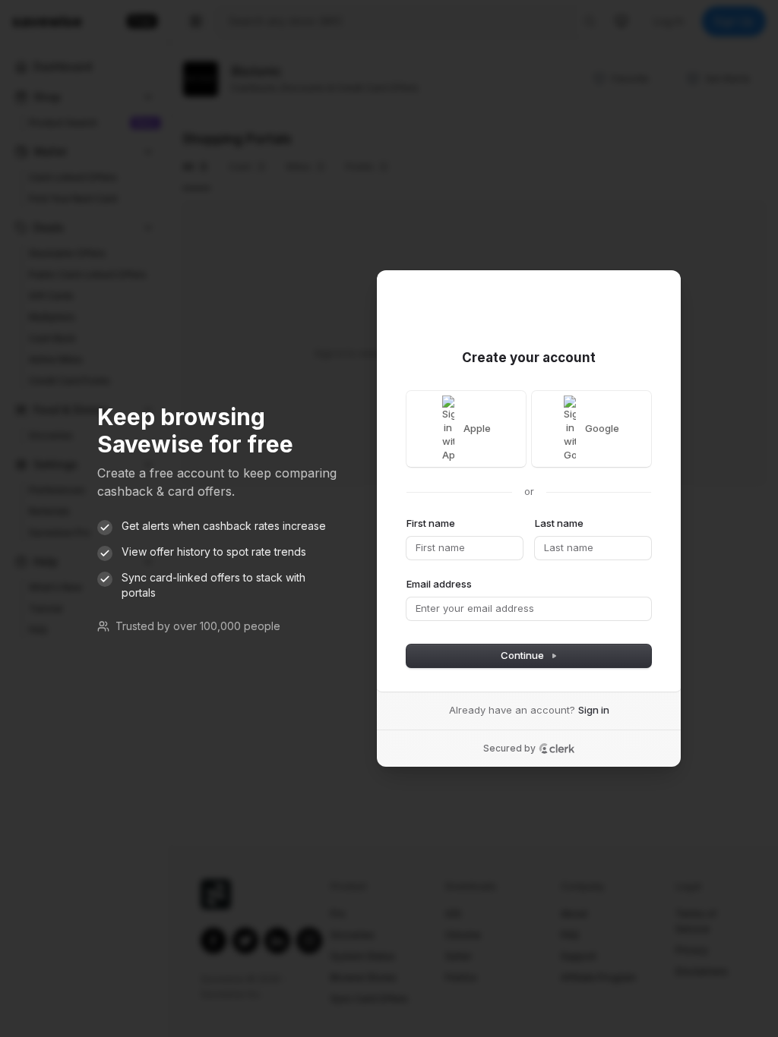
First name (430, 523)
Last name (559, 523)
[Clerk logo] (557, 748)
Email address (439, 584)
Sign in (593, 710)
